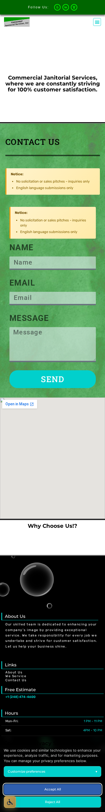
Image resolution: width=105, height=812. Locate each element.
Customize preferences (52, 771)
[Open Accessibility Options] (10, 802)
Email (22, 282)
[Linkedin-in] (65, 7)
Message (29, 318)
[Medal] (74, 7)
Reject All (52, 802)
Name (21, 247)
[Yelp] (57, 7)
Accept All (52, 789)
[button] (97, 22)
